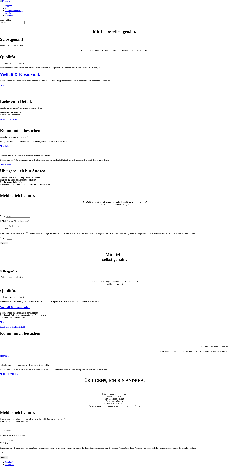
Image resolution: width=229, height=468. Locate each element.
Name (2, 216)
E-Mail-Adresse (6, 435)
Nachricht (4, 228)
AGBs (8, 13)
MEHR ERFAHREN (9, 374)
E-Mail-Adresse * (7, 221)
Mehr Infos (4, 146)
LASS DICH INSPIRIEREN (12, 327)
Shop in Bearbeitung (14, 10)
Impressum (9, 15)
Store (7, 8)
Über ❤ (8, 6)
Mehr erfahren (6, 164)
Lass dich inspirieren (8, 119)
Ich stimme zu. (6, 233)
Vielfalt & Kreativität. (20, 74)
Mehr (2, 85)
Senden (4, 243)
